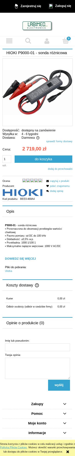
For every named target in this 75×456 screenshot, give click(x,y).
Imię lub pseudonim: (17, 340)
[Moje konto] (47, 41)
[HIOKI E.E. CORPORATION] (22, 192)
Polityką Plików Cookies (13, 447)
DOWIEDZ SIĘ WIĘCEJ (20, 258)
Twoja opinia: (13, 354)
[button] (9, 41)
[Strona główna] (37, 24)
